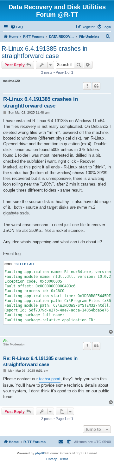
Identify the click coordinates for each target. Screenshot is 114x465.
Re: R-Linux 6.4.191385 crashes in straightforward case (40, 361)
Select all (25, 264)
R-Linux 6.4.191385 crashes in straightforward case (44, 52)
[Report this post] (87, 86)
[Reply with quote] (96, 86)
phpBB (40, 453)
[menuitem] (16, 27)
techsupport (49, 379)
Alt (5, 340)
